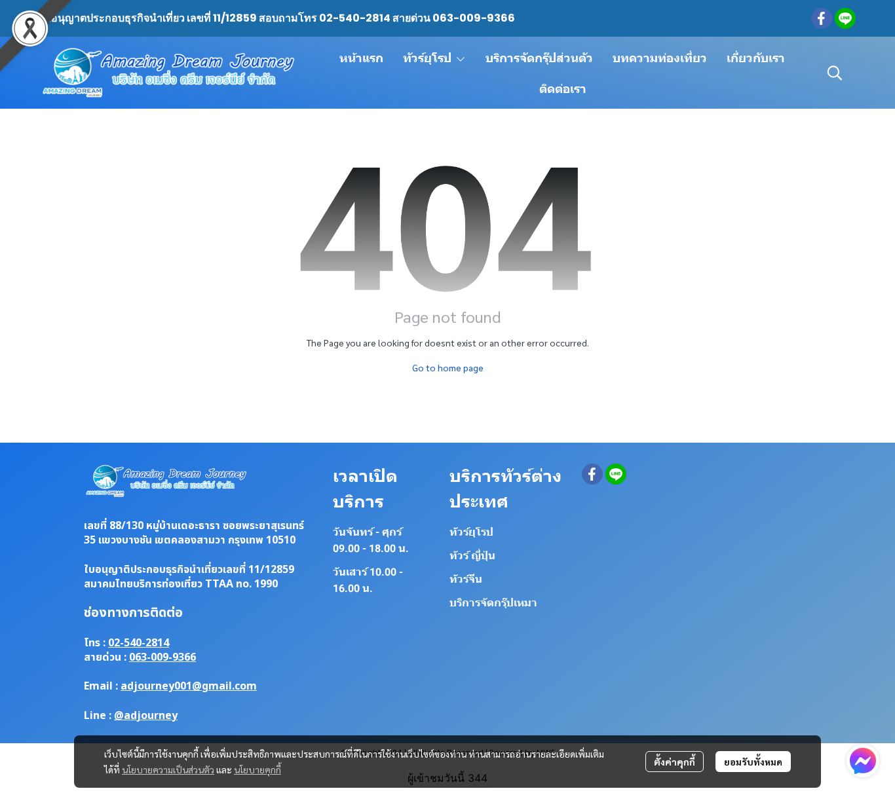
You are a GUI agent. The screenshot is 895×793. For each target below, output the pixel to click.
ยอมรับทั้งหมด (753, 761)
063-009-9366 (162, 657)
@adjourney (146, 716)
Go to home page (448, 367)
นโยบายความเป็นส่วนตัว (168, 769)
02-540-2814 (138, 643)
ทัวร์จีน (465, 579)
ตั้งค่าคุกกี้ (674, 761)
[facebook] (821, 18)
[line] (845, 18)
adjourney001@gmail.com (189, 686)
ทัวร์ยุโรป (471, 532)
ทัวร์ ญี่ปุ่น (472, 555)
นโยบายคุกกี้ (257, 769)
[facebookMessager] (863, 761)
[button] (835, 73)
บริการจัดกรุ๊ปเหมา (493, 603)
